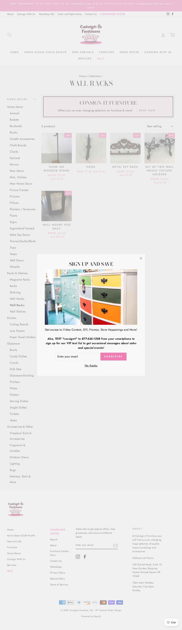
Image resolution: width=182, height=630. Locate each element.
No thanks (91, 366)
